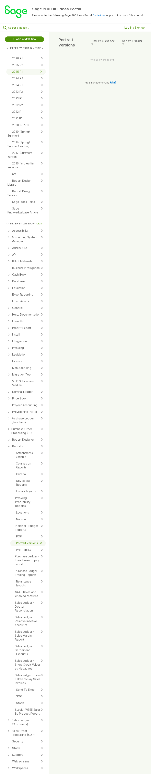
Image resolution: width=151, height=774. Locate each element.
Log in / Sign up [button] (134, 27)
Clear (39, 223)
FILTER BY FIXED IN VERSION (26, 48)
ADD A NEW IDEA (26, 39)
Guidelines (99, 15)
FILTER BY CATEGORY (23, 223)
